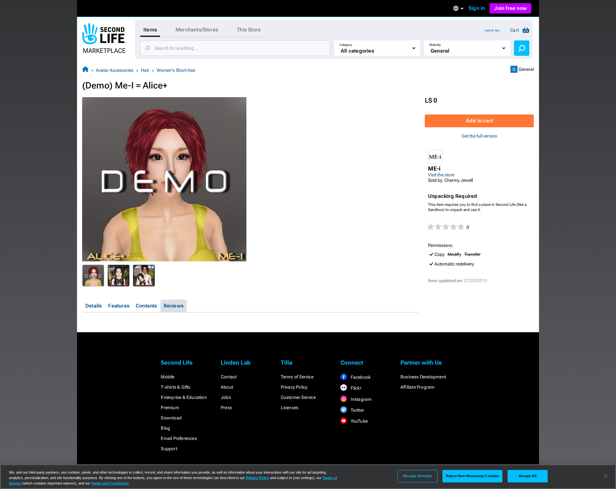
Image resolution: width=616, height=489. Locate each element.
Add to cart (479, 121)
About (227, 387)
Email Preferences (179, 438)
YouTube (358, 421)
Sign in (476, 8)
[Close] (606, 476)
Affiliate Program (417, 387)
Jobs (226, 397)
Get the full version (479, 136)
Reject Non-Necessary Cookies (472, 476)
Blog (165, 428)
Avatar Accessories (114, 70)
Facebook (360, 377)
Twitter (356, 410)
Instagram (360, 399)
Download (171, 417)
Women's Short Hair (176, 70)
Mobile (167, 376)
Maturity (435, 44)
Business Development (423, 376)
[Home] (85, 70)
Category (345, 44)
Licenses (290, 407)
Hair (145, 70)
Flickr (355, 388)
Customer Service (298, 397)
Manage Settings (417, 476)
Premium (170, 407)
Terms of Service (297, 376)
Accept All (527, 476)
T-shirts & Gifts (175, 387)
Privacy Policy (294, 387)
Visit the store (441, 174)
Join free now (510, 8)
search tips (492, 30)
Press (226, 407)
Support (169, 448)
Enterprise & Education (184, 397)
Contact (228, 376)
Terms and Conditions (110, 483)
